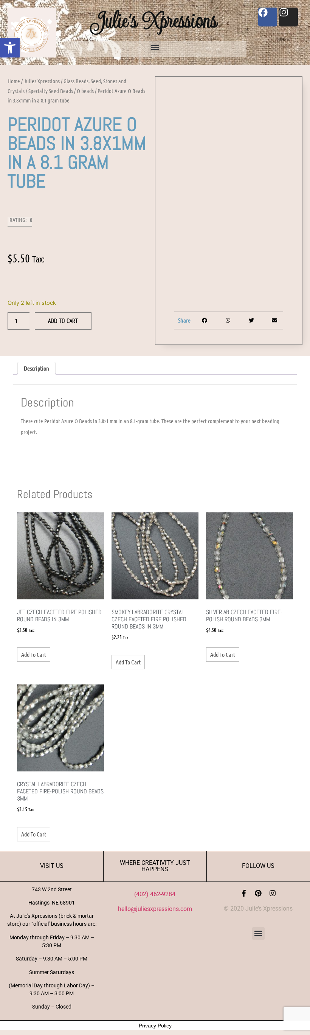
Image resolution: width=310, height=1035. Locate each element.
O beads (85, 90)
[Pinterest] (258, 893)
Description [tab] (36, 368)
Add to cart (63, 321)
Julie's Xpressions (155, 20)
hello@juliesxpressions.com (155, 908)
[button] (10, 47)
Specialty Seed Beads (50, 90)
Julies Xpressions (42, 81)
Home (14, 81)
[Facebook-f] (243, 893)
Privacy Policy (155, 1026)
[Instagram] (272, 893)
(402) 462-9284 (154, 894)
